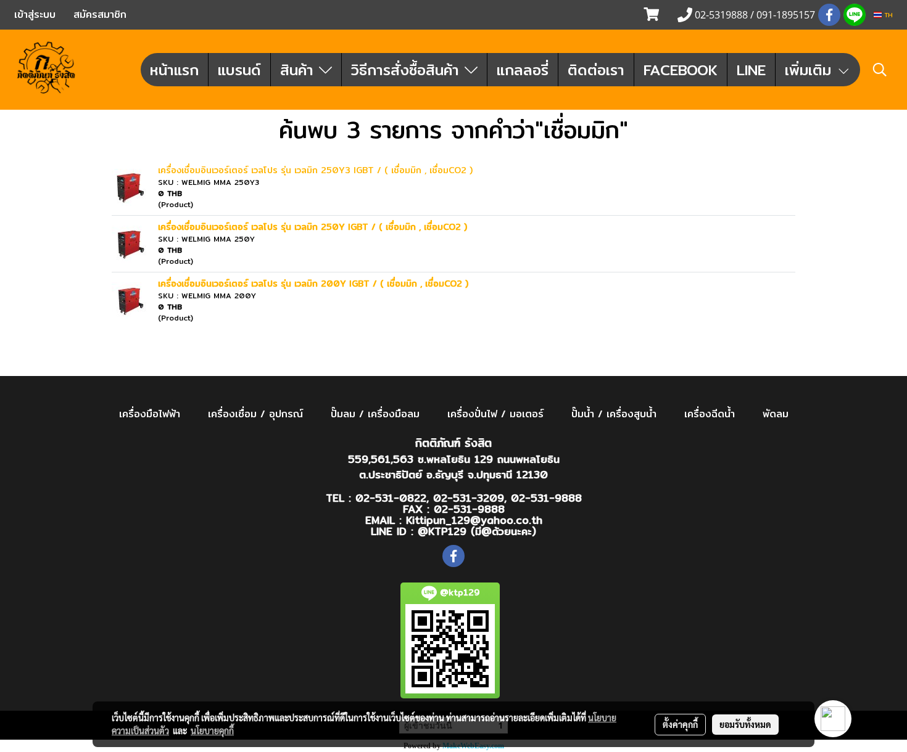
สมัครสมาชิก (99, 14)
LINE (751, 69)
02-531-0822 (390, 497)
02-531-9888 (546, 497)
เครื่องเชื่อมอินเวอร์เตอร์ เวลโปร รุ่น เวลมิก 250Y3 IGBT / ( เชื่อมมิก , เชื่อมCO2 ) (315, 170)
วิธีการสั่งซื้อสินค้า (408, 69)
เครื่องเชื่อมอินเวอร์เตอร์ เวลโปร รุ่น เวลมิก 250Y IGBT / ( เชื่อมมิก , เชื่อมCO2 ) (312, 227)
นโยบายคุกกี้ (212, 730)
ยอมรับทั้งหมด (745, 724)
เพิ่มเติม (811, 69)
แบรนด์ (239, 69)
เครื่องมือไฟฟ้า (149, 414)
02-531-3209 (468, 497)
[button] (879, 69)
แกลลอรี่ (523, 69)
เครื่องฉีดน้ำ (709, 414)
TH (887, 15)
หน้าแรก (174, 69)
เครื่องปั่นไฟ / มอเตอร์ (495, 414)
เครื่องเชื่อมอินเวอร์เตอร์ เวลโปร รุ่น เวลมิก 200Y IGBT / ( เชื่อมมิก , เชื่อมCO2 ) (313, 283)
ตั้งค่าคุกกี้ (680, 724)
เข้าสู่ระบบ (35, 14)
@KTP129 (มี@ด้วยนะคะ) (477, 531)
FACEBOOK (681, 69)
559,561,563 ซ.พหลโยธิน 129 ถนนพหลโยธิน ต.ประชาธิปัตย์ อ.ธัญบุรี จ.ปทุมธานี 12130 (454, 467)
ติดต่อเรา (596, 69)
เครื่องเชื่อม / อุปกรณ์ (255, 414)
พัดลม (776, 414)
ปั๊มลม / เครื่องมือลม (375, 414)
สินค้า (299, 69)
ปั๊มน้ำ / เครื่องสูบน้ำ (613, 414)
